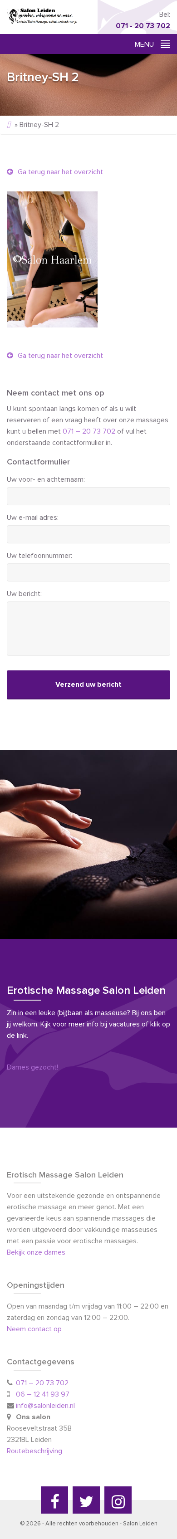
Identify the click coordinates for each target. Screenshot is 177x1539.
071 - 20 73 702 (143, 25)
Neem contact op (34, 1329)
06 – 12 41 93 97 (42, 1394)
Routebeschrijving (35, 1451)
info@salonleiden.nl (45, 1405)
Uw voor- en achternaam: (46, 479)
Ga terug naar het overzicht (59, 172)
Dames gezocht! (32, 1067)
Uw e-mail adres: (33, 517)
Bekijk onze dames (36, 1252)
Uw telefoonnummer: (39, 555)
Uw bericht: (24, 593)
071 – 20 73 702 (89, 431)
